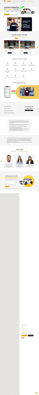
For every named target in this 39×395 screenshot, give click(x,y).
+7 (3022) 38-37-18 (23, 328)
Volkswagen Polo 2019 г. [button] (11, 49)
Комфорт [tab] (23, 38)
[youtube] (22, 337)
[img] (5, 1)
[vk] (21, 337)
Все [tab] (16, 38)
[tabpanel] (19, 47)
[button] (6, 14)
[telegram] (23, 337)
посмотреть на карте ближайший (16, 1)
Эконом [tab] (19, 38)
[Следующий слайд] (37, 47)
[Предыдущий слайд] (1, 161)
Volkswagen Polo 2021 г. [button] (27, 49)
